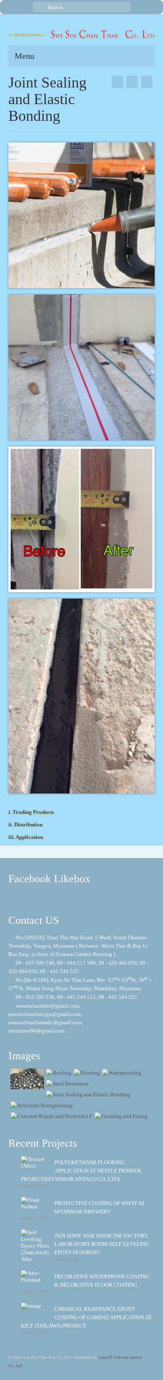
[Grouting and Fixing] (120, 1116)
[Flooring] (85, 1072)
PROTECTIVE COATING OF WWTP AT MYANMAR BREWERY (99, 1207)
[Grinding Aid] (26, 1078)
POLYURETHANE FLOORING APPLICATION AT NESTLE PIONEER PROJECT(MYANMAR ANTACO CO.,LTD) (81, 1170)
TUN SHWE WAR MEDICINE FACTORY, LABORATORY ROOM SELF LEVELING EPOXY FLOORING (101, 1244)
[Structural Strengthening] (117, 82)
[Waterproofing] (120, 1072)
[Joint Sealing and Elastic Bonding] (87, 1094)
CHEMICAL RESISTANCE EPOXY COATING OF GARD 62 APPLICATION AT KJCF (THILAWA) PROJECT (86, 1317)
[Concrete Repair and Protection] (50, 1116)
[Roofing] (57, 1072)
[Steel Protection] (146, 82)
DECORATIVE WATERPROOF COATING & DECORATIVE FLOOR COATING (102, 1280)
